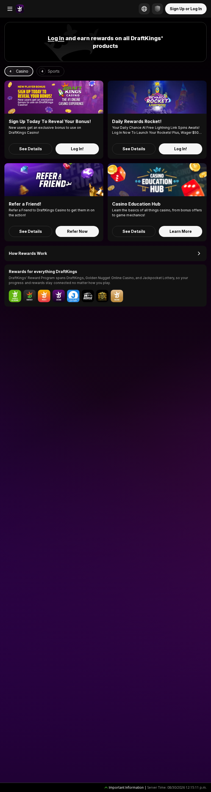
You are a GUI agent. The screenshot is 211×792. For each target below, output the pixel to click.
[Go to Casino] (19, 8)
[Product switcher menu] (9, 8)
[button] (56, 38)
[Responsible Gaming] (157, 8)
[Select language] (144, 8)
